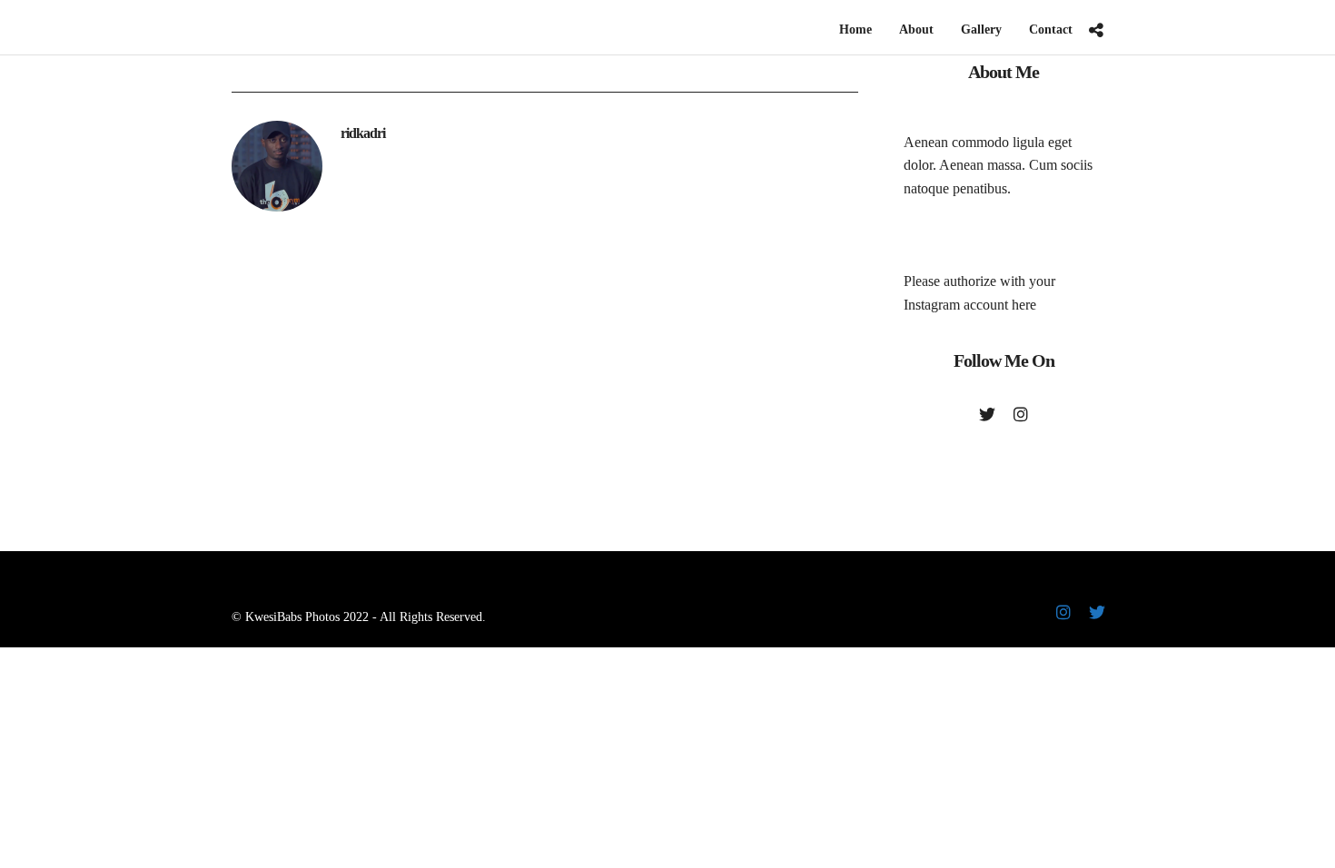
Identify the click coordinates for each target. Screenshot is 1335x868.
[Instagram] (1021, 415)
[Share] (1096, 31)
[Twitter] (987, 415)
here (1024, 304)
